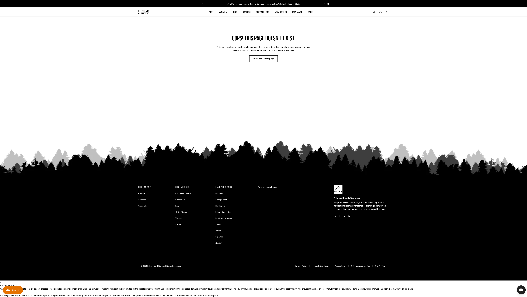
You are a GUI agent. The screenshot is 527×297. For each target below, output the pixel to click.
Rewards (142, 199)
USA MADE (297, 12)
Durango (219, 193)
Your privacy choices (267, 186)
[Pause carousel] (327, 3)
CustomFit (142, 205)
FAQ (177, 206)
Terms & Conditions (320, 266)
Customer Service (183, 193)
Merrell (234, 4)
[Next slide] (323, 3)
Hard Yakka (220, 206)
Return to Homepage (263, 58)
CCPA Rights (380, 266)
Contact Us (180, 199)
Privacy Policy (301, 266)
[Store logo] (143, 12)
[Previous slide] (203, 3)
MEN (211, 12)
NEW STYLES (280, 12)
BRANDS (246, 12)
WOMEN (223, 12)
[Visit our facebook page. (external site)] (339, 217)
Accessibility (340, 266)
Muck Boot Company (224, 218)
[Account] (380, 12)
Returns (178, 224)
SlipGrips (219, 237)
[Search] (373, 12)
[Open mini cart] (387, 12)
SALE (310, 12)
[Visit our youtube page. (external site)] (348, 217)
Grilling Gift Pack (279, 4)
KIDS (234, 12)
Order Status (181, 212)
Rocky (218, 230)
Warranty (179, 218)
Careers (141, 193)
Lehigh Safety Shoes (224, 212)
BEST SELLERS (262, 12)
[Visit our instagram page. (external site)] (344, 217)
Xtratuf (218, 243)
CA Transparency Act (360, 266)
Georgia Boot (221, 199)
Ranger (218, 224)
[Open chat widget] (521, 289)
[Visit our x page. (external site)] (335, 217)
